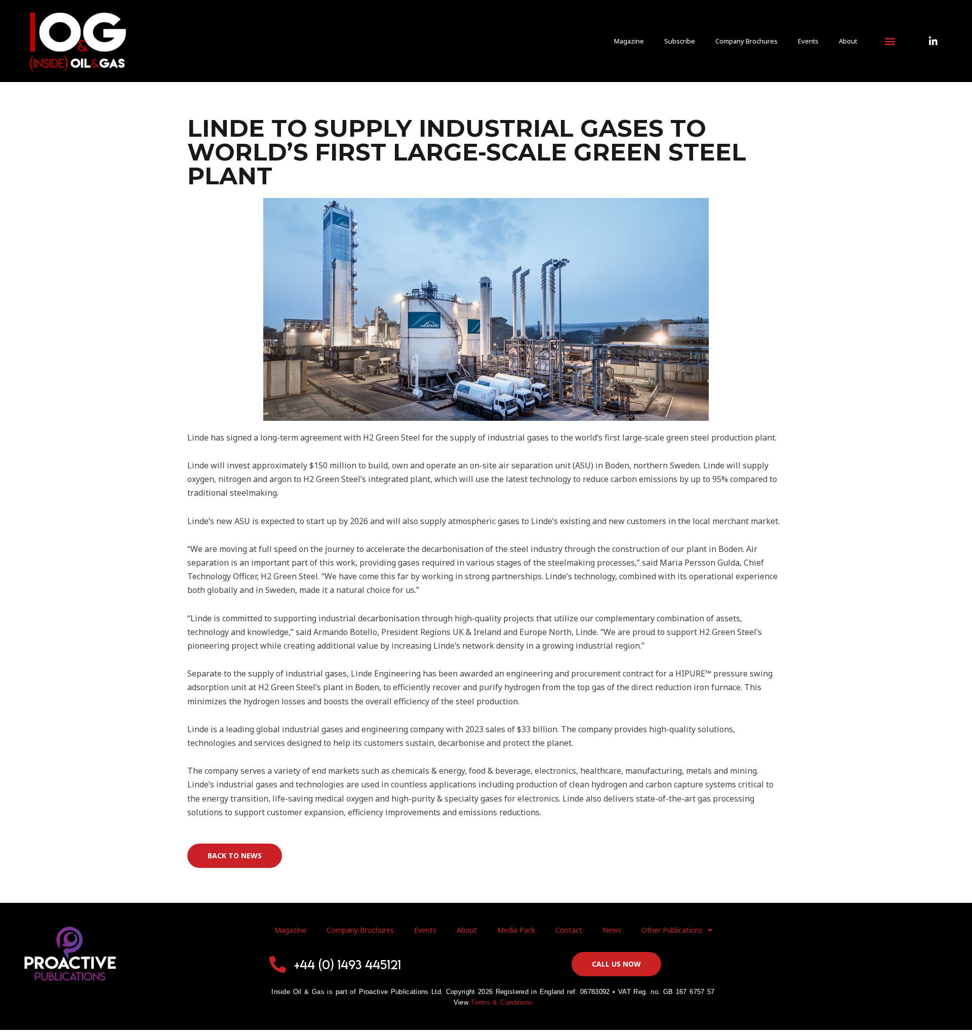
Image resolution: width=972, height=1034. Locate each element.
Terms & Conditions (502, 1002)
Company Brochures (746, 41)
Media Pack (516, 930)
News (611, 930)
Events (808, 41)
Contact (568, 930)
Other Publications (672, 930)
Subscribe (679, 41)
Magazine (629, 41)
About (848, 41)
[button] (889, 41)
